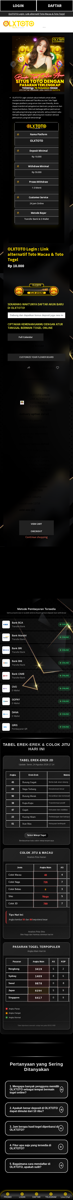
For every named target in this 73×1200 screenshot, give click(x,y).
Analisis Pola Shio (36, 932)
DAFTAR (55, 5)
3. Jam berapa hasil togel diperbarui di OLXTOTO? (34, 1128)
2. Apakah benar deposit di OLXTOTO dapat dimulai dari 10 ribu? (34, 1110)
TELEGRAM (50, 1197)
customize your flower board (36, 357)
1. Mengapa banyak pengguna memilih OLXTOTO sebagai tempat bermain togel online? (34, 1089)
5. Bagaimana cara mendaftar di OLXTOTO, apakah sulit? (30, 1165)
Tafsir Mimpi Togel (36, 835)
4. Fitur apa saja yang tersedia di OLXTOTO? (30, 1147)
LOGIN (18, 5)
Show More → (11, 587)
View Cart (36, 523)
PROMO (8, 1197)
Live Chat (65, 1197)
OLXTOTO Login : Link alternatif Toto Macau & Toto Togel (36, 13)
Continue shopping (36, 537)
